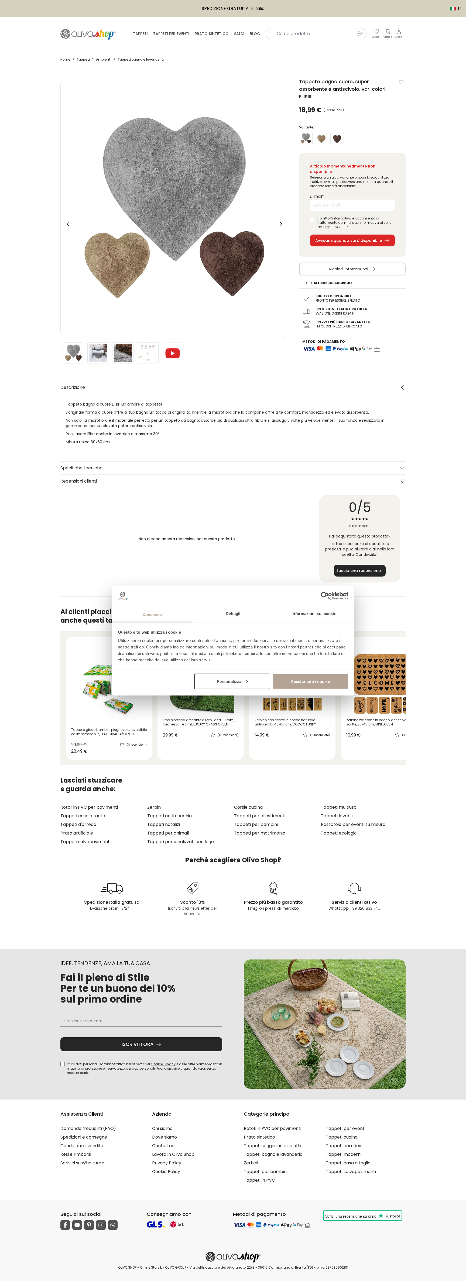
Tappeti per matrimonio (259, 833)
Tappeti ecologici (339, 833)
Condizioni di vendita (81, 1146)
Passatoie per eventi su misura (353, 824)
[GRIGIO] (306, 138)
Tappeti (140, 33)
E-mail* (317, 196)
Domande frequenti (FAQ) (88, 1128)
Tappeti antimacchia (169, 816)
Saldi (239, 33)
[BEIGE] (321, 138)
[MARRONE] (337, 138)
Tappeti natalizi (163, 824)
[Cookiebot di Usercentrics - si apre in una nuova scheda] (324, 596)
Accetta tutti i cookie (310, 681)
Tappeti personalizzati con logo (180, 842)
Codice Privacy (163, 1064)
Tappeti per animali (168, 833)
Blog (255, 33)
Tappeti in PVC (259, 1180)
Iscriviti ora (138, 1044)
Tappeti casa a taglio (82, 816)
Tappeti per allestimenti (259, 816)
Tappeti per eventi (171, 33)
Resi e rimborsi (75, 1154)
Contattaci (163, 1146)
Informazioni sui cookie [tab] (314, 613)
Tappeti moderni (343, 1154)
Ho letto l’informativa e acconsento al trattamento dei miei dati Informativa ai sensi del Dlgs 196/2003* (354, 222)
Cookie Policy (166, 1171)
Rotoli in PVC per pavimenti (89, 807)
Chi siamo (162, 1128)
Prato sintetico (212, 33)
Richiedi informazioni (348, 269)
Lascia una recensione (359, 570)
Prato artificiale (76, 833)
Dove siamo (164, 1137)
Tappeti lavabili (337, 816)
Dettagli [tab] (233, 613)
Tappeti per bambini (256, 824)
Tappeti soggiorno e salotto (273, 1146)
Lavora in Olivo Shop (173, 1154)
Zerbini (154, 807)
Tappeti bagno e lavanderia (273, 1154)
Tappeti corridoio (344, 1146)
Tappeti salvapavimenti (85, 842)
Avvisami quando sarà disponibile (348, 240)
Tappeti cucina (342, 1137)
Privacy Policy (166, 1163)
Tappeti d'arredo (78, 824)
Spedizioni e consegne (83, 1137)
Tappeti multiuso (339, 807)
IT (453, 8)
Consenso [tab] (152, 614)
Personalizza (229, 681)
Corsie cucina (248, 807)
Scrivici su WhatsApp (82, 1163)
